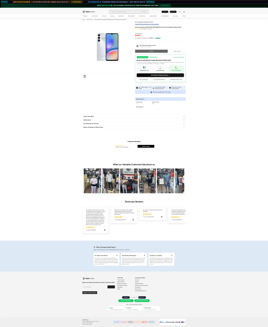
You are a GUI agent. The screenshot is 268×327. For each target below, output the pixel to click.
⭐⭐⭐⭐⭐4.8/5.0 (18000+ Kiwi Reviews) (143, 28)
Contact (143, 297)
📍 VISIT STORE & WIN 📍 (49, 1)
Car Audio (104, 16)
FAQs (118, 289)
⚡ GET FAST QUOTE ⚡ (165, 5)
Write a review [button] (146, 146)
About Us (137, 280)
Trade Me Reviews (139, 283)
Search (144, 11)
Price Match (137, 287)
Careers (137, 281)
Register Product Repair (89, 292)
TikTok (131, 321)
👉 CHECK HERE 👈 (122, 1)
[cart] (184, 11)
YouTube (145, 321)
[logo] (88, 12)
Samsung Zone (131, 16)
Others (184, 16)
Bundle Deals (94, 16)
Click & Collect (120, 281)
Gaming (112, 16)
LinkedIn (152, 321)
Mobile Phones (90, 19)
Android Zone (142, 16)
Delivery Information (122, 283)
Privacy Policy (138, 289)
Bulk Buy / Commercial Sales (141, 285)
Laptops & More (153, 16)
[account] (179, 11)
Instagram (124, 321)
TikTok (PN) (137, 321)
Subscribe (111, 287)
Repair (126, 297)
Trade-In (135, 297)
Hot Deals (85, 16)
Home (83, 19)
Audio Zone (175, 16)
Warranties (119, 287)
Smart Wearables (165, 16)
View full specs (139, 106)
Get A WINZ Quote (126, 300)
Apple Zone (121, 16)
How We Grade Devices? (140, 290)
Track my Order (121, 280)
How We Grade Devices (142, 300)
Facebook (117, 321)
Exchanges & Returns (122, 285)
